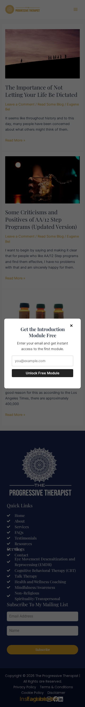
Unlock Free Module (43, 373)
